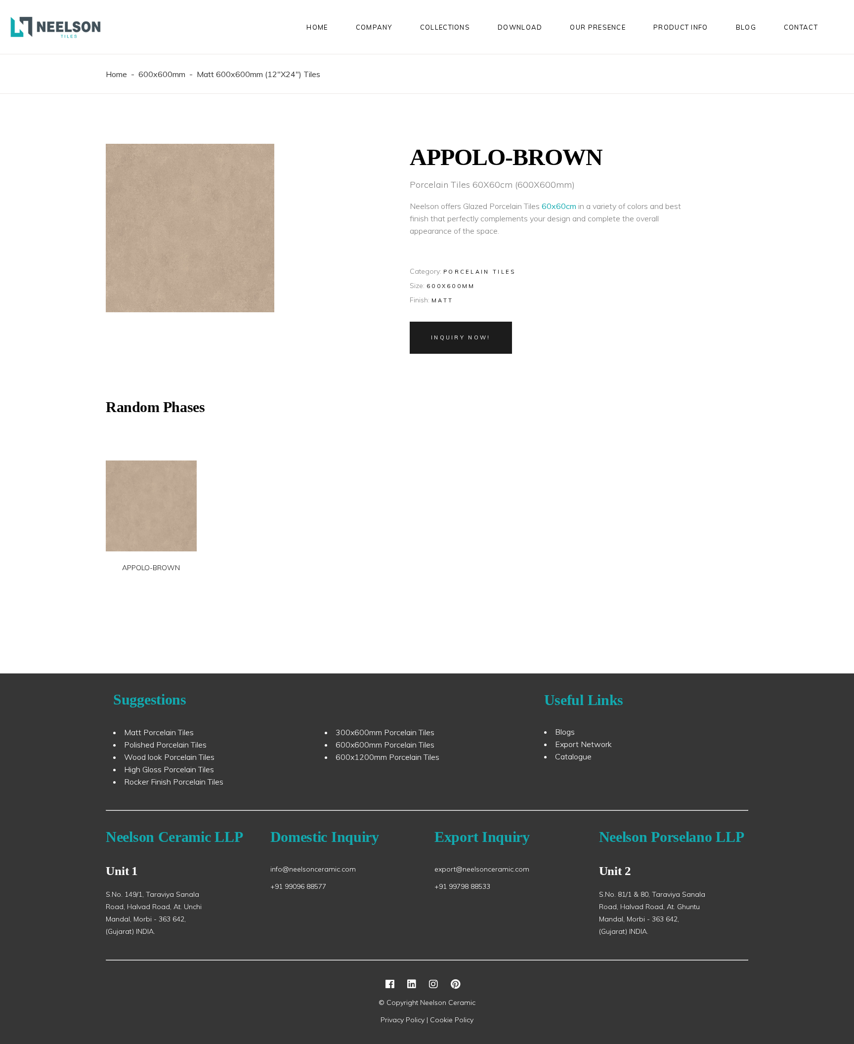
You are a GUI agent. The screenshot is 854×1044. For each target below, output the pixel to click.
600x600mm (161, 74)
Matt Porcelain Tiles (159, 732)
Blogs (565, 732)
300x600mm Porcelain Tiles (385, 732)
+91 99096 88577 (298, 886)
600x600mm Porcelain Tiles (385, 745)
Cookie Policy (451, 1019)
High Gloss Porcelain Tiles (169, 769)
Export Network (583, 744)
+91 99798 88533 (462, 886)
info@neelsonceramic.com (313, 869)
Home (116, 74)
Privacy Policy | (405, 1019)
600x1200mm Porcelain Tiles (387, 757)
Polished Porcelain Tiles (165, 745)
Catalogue (573, 756)
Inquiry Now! (461, 337)
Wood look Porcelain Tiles (169, 757)
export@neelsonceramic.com (481, 869)
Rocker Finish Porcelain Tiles (173, 782)
